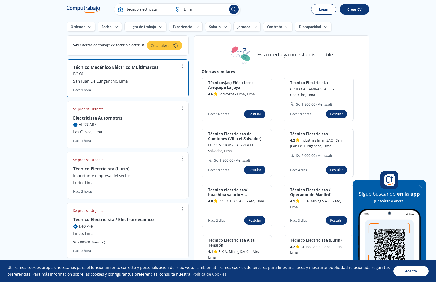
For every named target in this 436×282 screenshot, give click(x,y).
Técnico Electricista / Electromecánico (113, 219)
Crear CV (354, 9)
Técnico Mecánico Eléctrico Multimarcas (116, 67)
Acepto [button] (411, 271)
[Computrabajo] (83, 9)
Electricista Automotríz (97, 118)
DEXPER (86, 226)
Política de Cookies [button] (209, 274)
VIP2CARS (88, 124)
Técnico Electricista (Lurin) (101, 169)
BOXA (78, 74)
